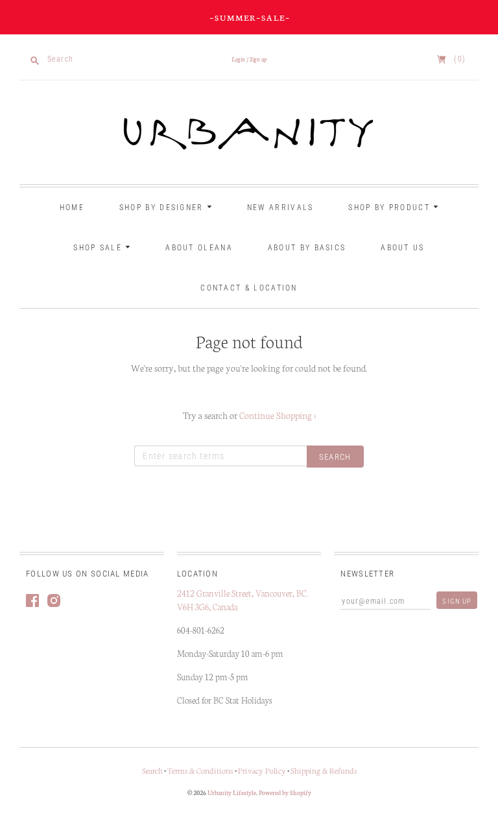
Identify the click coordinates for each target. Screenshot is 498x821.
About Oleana (199, 247)
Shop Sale (99, 247)
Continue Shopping (277, 415)
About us (402, 247)
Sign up (258, 59)
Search (152, 770)
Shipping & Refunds (323, 770)
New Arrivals (280, 207)
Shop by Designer (163, 207)
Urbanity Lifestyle (232, 792)
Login (238, 59)
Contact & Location (249, 287)
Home (72, 207)
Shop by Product (390, 207)
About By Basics (307, 247)
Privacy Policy (262, 770)
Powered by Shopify (285, 792)
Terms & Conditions (201, 770)
